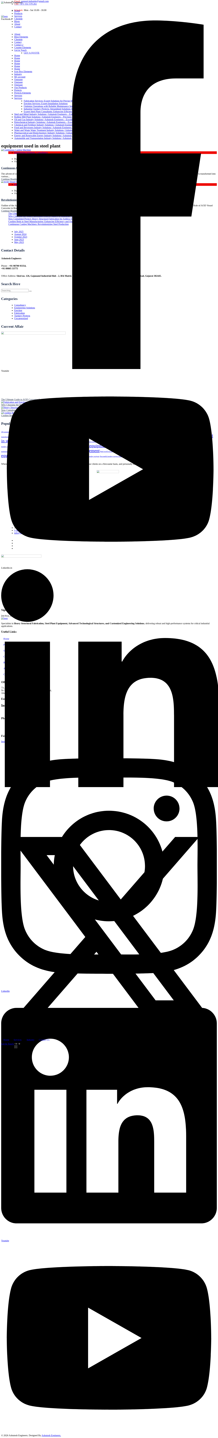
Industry (30, 1040)
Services (18, 1040)
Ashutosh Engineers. (51, 1435)
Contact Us (44, 1040)
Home (6, 1040)
